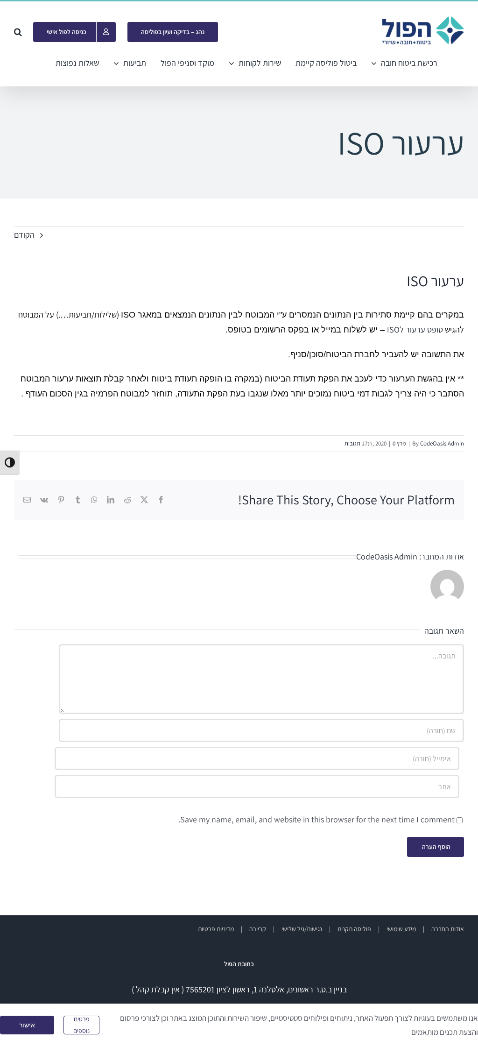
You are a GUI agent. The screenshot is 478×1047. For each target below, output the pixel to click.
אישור (27, 1025)
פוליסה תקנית (354, 929)
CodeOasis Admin (442, 443)
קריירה (257, 929)
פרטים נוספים (81, 1025)
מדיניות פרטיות (216, 929)
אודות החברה (447, 929)
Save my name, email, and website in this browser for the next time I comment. (316, 819)
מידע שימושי (401, 929)
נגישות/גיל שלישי (301, 929)
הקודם (24, 234)
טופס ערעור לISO (415, 329)
